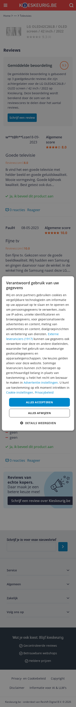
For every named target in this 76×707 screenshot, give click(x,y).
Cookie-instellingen (19, 392)
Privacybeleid (44, 392)
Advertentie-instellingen (41, 382)
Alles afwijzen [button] (39, 413)
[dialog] (38, 353)
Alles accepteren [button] (39, 402)
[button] (38, 423)
